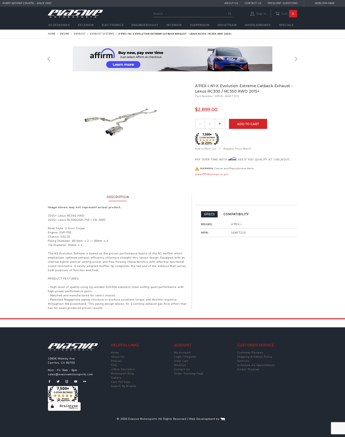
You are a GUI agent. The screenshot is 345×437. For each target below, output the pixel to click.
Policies (116, 361)
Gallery (116, 378)
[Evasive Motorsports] (75, 13)
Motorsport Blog (122, 373)
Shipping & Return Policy (254, 357)
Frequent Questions (283, 3)
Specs (209, 214)
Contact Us (253, 3)
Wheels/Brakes (258, 25)
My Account (182, 352)
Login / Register (185, 357)
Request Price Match (237, 148)
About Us (231, 3)
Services (243, 361)
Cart (287, 14)
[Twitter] (60, 383)
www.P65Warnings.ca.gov (211, 174)
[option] (172, 58)
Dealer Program (248, 369)
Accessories (59, 25)
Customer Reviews (250, 352)
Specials (286, 25)
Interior (174, 25)
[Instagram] (68, 383)
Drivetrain (227, 25)
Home (115, 352)
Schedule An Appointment (255, 365)
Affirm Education (123, 369)
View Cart (181, 361)
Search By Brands (123, 386)
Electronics (113, 25)
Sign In (261, 14)
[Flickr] (86, 383)
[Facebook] (51, 383)
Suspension (199, 25)
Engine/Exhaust (145, 25)
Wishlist (180, 365)
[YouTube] (77, 383)
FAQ (114, 365)
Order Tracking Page (188, 373)
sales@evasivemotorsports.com (70, 374)
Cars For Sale (120, 382)
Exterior (86, 25)
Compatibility (236, 214)
